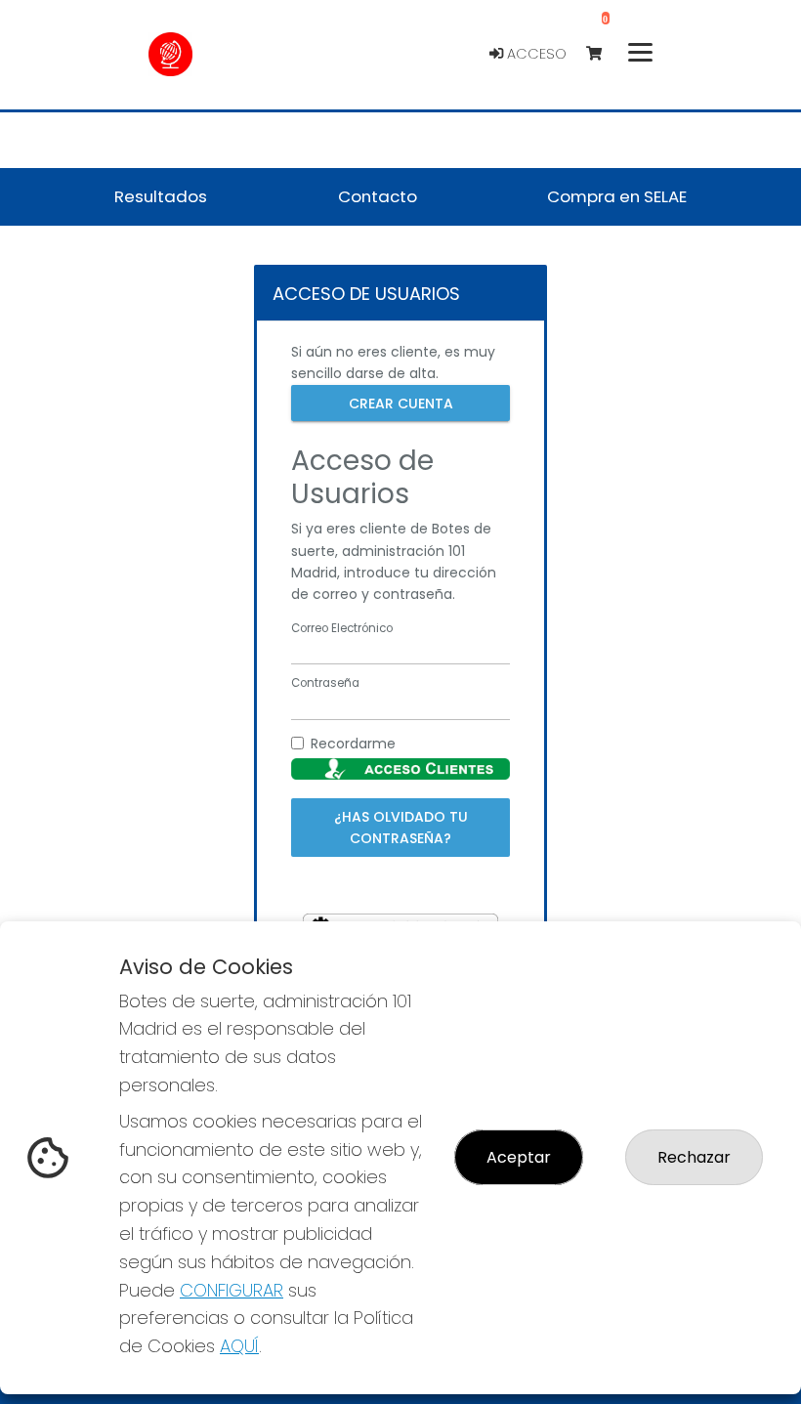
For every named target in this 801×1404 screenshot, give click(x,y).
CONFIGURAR (231, 1290)
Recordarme (353, 743)
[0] (603, 54)
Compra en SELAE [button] (617, 196)
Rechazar (694, 1157)
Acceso (535, 54)
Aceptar (518, 1157)
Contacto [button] (377, 196)
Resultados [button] (160, 196)
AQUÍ (239, 1346)
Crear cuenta (401, 402)
